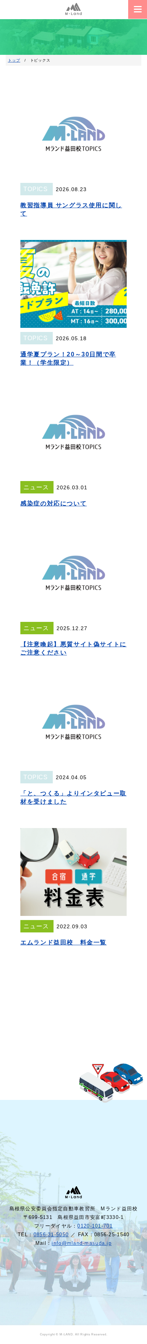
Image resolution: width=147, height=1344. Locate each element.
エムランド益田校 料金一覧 (63, 942)
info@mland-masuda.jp (82, 1243)
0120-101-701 (94, 1226)
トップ (14, 60)
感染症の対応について (53, 503)
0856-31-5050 (51, 1234)
